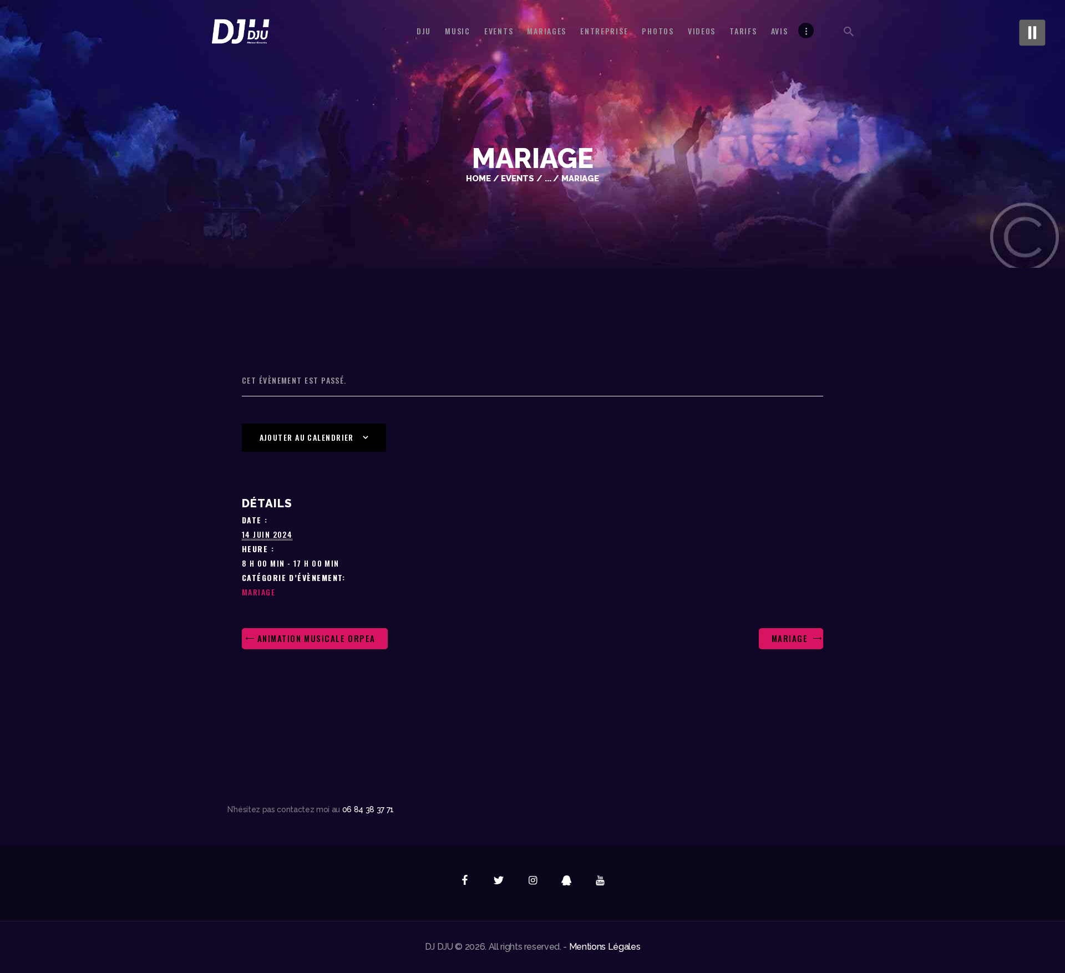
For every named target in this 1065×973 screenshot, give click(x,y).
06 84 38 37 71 (368, 809)
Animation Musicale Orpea (315, 638)
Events (517, 178)
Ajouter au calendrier (307, 437)
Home (478, 178)
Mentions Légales (605, 946)
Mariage (258, 592)
